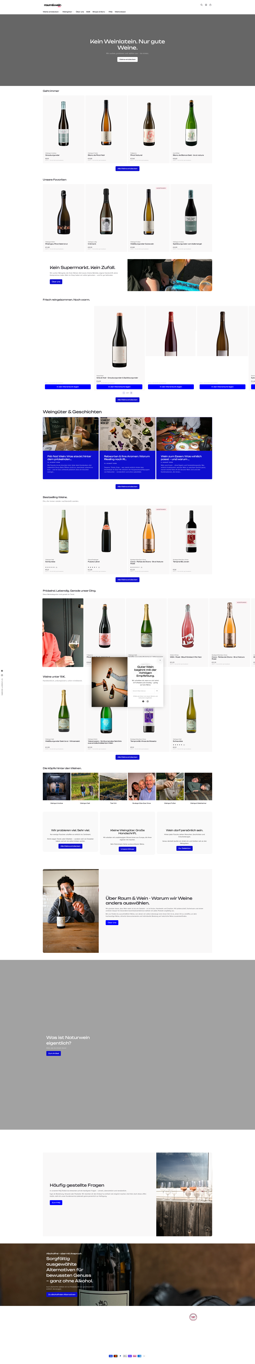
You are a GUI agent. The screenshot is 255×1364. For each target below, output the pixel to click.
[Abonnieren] (156, 690)
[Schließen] (160, 660)
